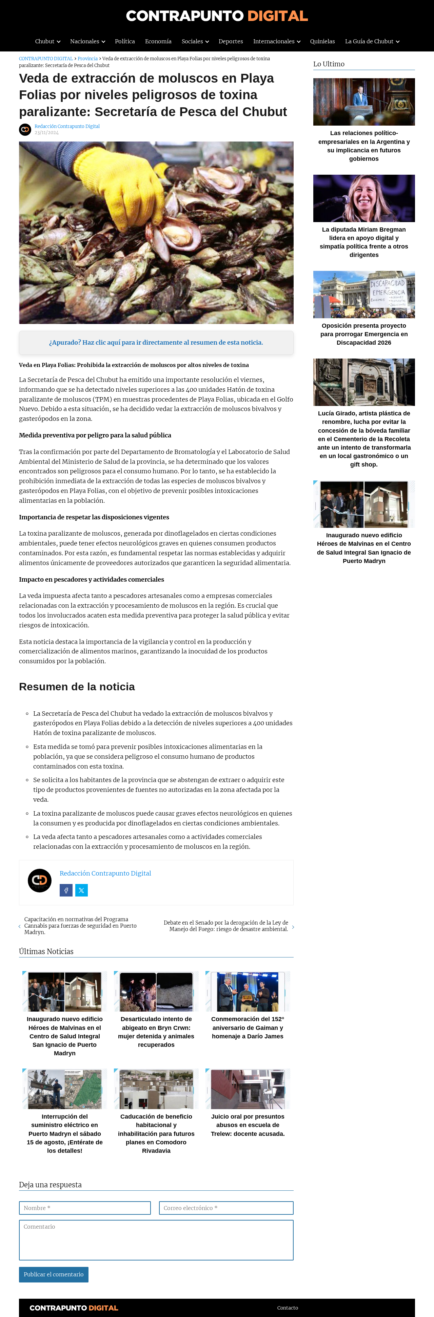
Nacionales (84, 41)
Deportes (231, 41)
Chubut (45, 41)
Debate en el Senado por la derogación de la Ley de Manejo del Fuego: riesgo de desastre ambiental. (226, 926)
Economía (158, 41)
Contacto (287, 1308)
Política (125, 41)
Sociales (192, 41)
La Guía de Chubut (369, 41)
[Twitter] (81, 890)
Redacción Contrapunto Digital (67, 126)
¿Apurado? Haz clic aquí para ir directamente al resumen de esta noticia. (156, 342)
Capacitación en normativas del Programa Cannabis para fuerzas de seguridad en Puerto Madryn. (80, 925)
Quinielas (322, 41)
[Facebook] (66, 890)
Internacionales (274, 41)
